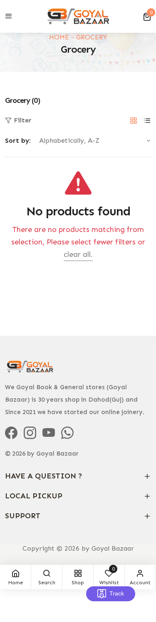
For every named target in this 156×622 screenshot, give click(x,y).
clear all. (78, 254)
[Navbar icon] (8, 16)
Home (59, 37)
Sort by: (18, 140)
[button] (147, 16)
